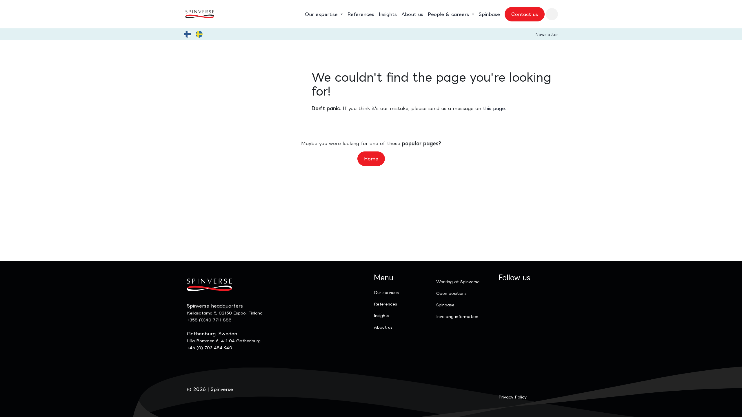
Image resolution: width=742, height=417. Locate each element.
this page (494, 108)
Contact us (524, 14)
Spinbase (445, 305)
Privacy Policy (513, 397)
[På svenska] (199, 34)
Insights (381, 315)
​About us (383, 327)
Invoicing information (457, 316)
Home (371, 158)
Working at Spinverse (458, 281)
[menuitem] (324, 14)
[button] (552, 14)
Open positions (451, 293)
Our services (386, 292)
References (385, 304)
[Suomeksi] (187, 34)
